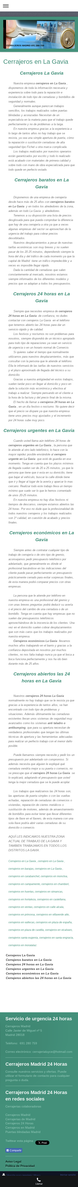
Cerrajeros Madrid (17, 1115)
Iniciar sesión (68, 1175)
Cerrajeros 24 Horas (19, 1123)
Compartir (15, 1150)
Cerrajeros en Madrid (20, 1127)
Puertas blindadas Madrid (23, 1132)
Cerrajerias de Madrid (20, 1119)
